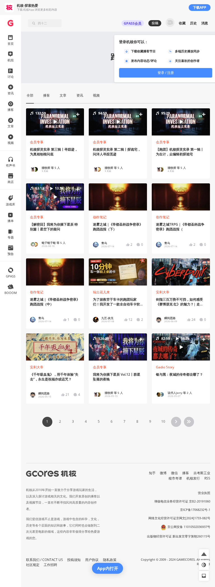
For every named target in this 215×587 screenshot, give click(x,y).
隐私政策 (109, 559)
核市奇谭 (175, 478)
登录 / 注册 (166, 72)
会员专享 (36, 142)
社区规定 (32, 564)
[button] (55, 122)
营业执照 (204, 493)
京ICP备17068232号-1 (195, 510)
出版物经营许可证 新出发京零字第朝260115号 (178, 536)
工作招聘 (50, 564)
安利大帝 (162, 292)
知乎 (152, 473)
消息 (204, 23)
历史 (193, 23)
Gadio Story (165, 367)
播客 (185, 473)
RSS (207, 478)
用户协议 (92, 559)
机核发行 (193, 478)
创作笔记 (99, 217)
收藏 (182, 23)
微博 (163, 473)
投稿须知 (74, 559)
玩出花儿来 (101, 292)
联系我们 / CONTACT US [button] (44, 559)
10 (163, 421)
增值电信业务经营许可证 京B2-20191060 (182, 501)
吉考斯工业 (201, 473)
